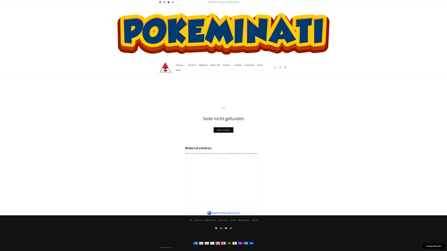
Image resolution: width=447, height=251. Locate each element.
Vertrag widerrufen (433, 246)
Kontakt (255, 220)
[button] (180, 65)
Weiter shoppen (223, 130)
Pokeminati (167, 247)
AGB (190, 220)
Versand (233, 220)
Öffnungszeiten (244, 220)
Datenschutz (223, 220)
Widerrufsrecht (210, 220)
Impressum (198, 220)
